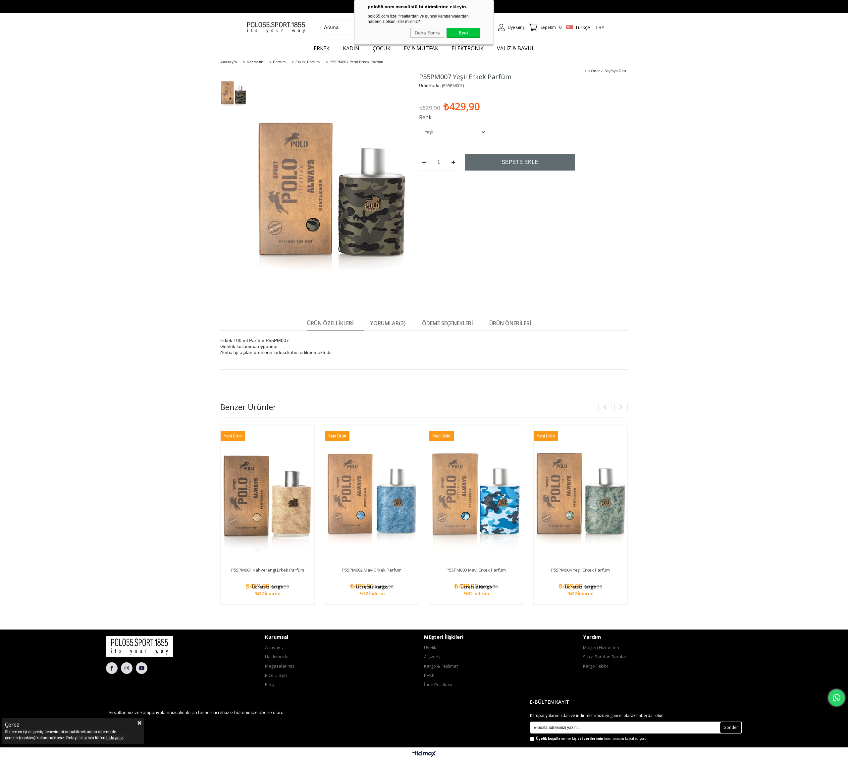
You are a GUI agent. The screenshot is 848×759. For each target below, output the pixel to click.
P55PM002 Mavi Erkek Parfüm (371, 570)
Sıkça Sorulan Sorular (604, 657)
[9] (157, 646)
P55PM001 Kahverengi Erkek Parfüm (267, 570)
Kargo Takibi (595, 666)
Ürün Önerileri (510, 323)
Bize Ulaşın (276, 675)
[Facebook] (112, 668)
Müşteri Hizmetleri (601, 647)
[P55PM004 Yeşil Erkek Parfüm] (580, 495)
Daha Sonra (427, 32)
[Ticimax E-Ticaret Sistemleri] (424, 754)
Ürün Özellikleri (330, 323)
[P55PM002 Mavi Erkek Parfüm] (372, 495)
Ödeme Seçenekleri (447, 323)
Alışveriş (432, 657)
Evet (463, 32)
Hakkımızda (277, 657)
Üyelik (430, 647)
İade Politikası (438, 684)
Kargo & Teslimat (441, 666)
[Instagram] (126, 668)
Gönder (730, 727)
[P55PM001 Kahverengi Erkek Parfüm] (267, 495)
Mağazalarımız (279, 666)
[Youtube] (141, 668)
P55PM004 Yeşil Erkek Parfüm (580, 570)
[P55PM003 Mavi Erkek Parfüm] (476, 495)
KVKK (429, 675)
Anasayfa (275, 647)
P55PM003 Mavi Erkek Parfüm (476, 570)
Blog (269, 684)
